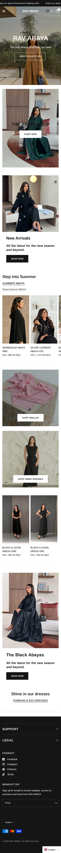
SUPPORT (10, 729)
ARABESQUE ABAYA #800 (13, 349)
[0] (57, 11)
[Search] (52, 11)
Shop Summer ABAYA (14, 289)
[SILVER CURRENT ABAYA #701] (43, 319)
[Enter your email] (55, 803)
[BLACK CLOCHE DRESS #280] (15, 519)
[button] (30, 56)
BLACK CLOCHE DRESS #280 (11, 549)
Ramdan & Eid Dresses (30, 700)
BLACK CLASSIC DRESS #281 (39, 549)
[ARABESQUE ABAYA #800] (15, 319)
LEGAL (8, 740)
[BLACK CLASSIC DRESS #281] (43, 519)
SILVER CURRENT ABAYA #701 (40, 349)
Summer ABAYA (13, 283)
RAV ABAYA (30, 11)
